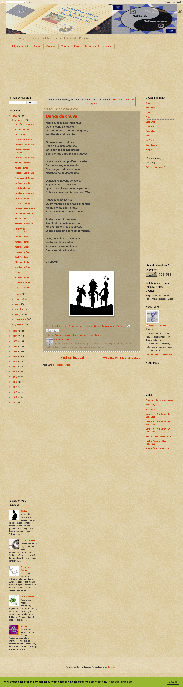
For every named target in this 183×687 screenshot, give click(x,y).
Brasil (149, 117)
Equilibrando (27, 596)
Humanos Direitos (23, 223)
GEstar (24, 511)
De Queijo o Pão (23, 183)
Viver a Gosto (21, 287)
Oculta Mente (21, 168)
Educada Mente (21, 262)
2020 (15, 356)
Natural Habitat (23, 162)
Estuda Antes (21, 236)
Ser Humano (151, 145)
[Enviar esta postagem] (128, 326)
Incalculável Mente (24, 208)
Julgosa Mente (21, 198)
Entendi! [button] (173, 682)
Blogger (112, 667)
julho (18, 294)
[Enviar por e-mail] (47, 330)
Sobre (37, 46)
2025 (15, 331)
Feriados (150, 131)
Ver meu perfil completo (159, 354)
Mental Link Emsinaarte (158, 436)
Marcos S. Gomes (157, 325)
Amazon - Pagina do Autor (159, 400)
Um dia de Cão (21, 129)
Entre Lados (20, 134)
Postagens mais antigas (121, 357)
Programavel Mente (24, 178)
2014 (15, 387)
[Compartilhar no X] (52, 330)
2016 (15, 377)
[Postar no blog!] (49, 330)
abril (18, 309)
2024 (15, 336)
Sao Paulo (95, 335)
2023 (15, 341)
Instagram (151, 409)
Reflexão (150, 140)
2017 (15, 371)
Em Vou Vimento (22, 203)
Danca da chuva (63, 335)
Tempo (149, 149)
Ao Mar (24, 626)
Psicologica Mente (24, 124)
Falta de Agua (80, 335)
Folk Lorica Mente (24, 157)
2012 (15, 397)
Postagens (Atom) (62, 365)
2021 (15, 351)
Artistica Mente (23, 139)
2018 (15, 366)
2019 (15, 361)
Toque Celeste (28, 540)
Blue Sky (150, 404)
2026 (15, 115)
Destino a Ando (22, 267)
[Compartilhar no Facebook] (55, 330)
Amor (148, 103)
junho (18, 299)
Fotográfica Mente (24, 173)
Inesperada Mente (23, 213)
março (18, 314)
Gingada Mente (21, 277)
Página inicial (20, 46)
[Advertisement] (91, 70)
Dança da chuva (61, 116)
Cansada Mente (21, 242)
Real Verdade (21, 257)
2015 (15, 382)
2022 (15, 346)
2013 (15, 392)
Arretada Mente (22, 282)
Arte (148, 112)
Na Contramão (21, 218)
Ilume (17, 272)
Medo (148, 135)
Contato (51, 46)
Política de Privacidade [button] (120, 682)
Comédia (150, 126)
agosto (19, 120)
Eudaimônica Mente (24, 193)
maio (18, 304)
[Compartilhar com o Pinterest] (58, 330)
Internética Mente (24, 144)
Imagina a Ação (22, 252)
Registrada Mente (23, 188)
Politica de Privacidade (98, 46)
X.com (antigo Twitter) (158, 448)
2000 (15, 402)
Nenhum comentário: (113, 326)
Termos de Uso (70, 46)
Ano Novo (150, 107)
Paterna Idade (21, 247)
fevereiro (21, 319)
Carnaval (150, 122)
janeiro (19, 324)
